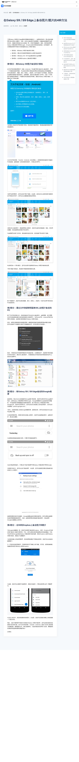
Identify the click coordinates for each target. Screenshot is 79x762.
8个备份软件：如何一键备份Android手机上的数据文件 (69, 60)
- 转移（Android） (26, 69)
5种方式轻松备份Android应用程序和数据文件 (69, 39)
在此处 (45, 410)
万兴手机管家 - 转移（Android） (26, 84)
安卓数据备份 (16, 12)
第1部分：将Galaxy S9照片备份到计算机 (23, 50)
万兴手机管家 (12, 69)
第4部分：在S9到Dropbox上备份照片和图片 (24, 58)
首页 (10, 12)
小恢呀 (25, 26)
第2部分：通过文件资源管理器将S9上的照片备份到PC (27, 53)
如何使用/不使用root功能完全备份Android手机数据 (69, 66)
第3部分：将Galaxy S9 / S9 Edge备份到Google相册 (26, 56)
